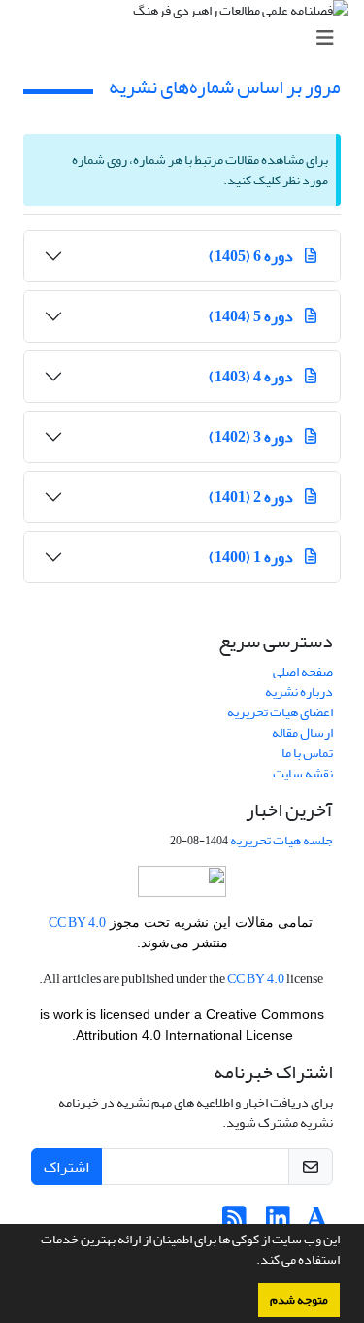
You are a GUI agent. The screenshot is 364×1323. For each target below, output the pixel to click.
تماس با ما (307, 753)
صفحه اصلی (303, 671)
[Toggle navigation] (187, 38)
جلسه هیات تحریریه (281, 840)
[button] (251, 1262)
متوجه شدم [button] (299, 1299)
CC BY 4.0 (77, 923)
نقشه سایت (303, 773)
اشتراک (66, 1166)
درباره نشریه (299, 691)
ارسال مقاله (302, 732)
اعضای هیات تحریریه (280, 712)
